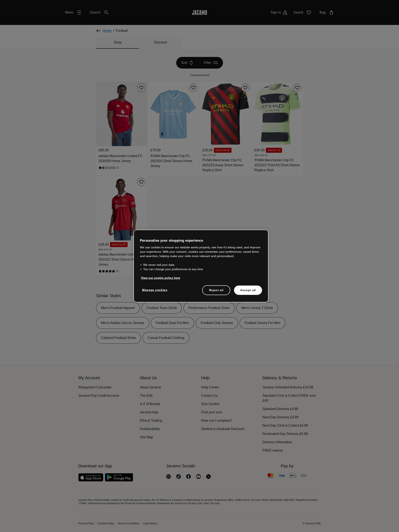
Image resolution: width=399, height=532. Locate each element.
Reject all (216, 290)
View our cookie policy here (159, 278)
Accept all (248, 290)
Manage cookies (154, 290)
